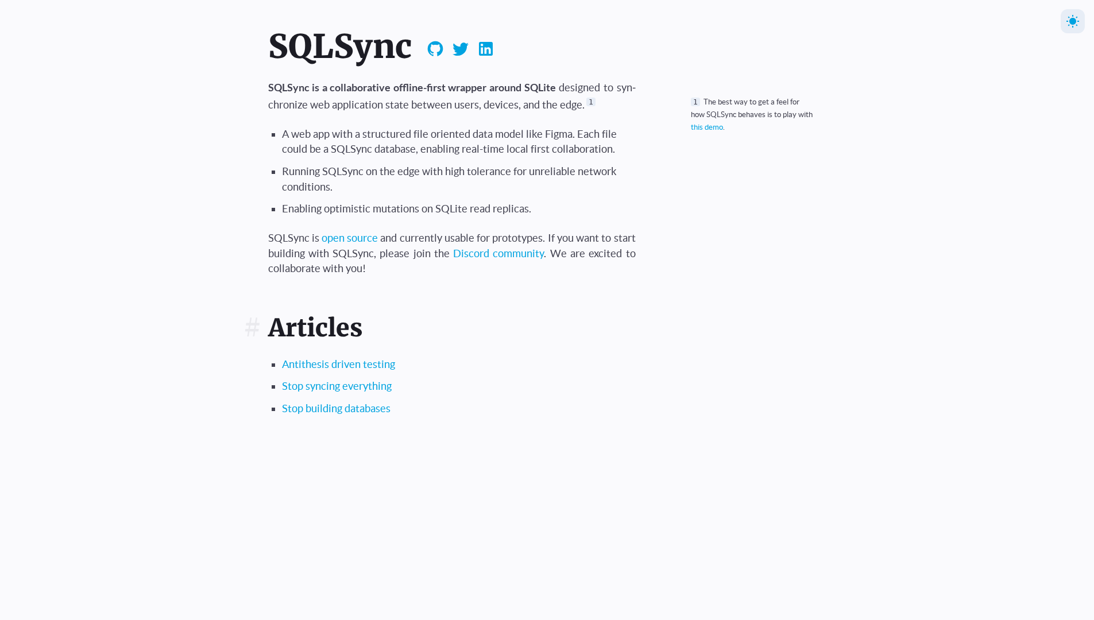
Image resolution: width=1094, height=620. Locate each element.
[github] (435, 51)
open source (350, 238)
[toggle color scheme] (1073, 21)
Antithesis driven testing (338, 364)
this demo (707, 126)
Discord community (498, 253)
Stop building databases (336, 408)
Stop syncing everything (337, 386)
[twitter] (460, 51)
